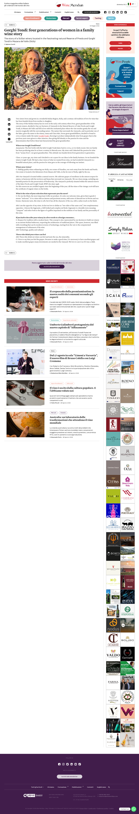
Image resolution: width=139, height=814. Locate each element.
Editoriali (70, 383)
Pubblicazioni (44, 12)
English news (69, 12)
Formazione (28, 12)
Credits (111, 808)
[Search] (78, 12)
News (53, 351)
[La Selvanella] (120, 162)
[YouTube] (121, 12)
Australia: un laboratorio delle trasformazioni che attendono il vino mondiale (71, 420)
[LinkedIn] (117, 12)
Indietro (12, 25)
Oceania (63, 413)
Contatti (58, 12)
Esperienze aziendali (69, 320)
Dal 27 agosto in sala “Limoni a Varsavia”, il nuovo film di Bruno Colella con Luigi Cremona (74, 358)
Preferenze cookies (102, 808)
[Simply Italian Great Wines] (120, 230)
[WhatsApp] (9, 129)
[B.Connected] (120, 214)
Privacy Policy (83, 808)
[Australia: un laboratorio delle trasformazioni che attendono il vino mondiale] (25, 424)
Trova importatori (120, 130)
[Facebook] (105, 12)
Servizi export (82, 18)
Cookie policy (92, 808)
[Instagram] (109, 12)
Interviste (70, 287)
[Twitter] (113, 12)
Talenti (120, 91)
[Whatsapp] (133, 809)
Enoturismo (51, 18)
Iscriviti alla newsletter (91, 12)
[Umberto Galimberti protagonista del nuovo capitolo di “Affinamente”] (25, 330)
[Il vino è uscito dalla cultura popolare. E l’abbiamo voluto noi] (25, 392)
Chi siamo (17, 12)
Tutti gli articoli (36, 787)
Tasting (98, 18)
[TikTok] (125, 12)
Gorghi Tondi (44, 136)
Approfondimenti (32, 18)
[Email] (9, 134)
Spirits (111, 18)
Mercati (66, 18)
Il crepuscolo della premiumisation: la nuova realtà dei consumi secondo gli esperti (72, 294)
